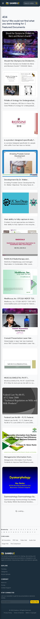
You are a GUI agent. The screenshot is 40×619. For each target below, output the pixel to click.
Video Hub (23, 540)
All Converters (6, 540)
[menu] (3, 3)
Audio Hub (32, 540)
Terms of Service (19, 612)
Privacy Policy (8, 612)
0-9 (11, 529)
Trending (3, 569)
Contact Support (6, 587)
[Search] (36, 3)
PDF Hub (15, 540)
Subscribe (34, 602)
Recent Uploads (5, 574)
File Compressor (16, 543)
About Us (3, 582)
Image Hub (5, 543)
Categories (4, 571)
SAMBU (14, 3)
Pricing (3, 585)
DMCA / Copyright (31, 612)
